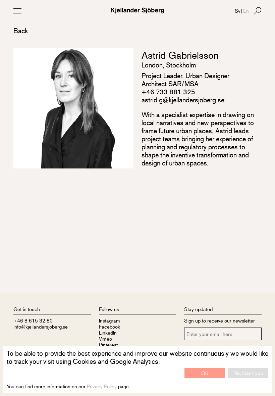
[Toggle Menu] (17, 11)
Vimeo (105, 338)
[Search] (258, 11)
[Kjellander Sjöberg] (137, 10)
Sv (237, 10)
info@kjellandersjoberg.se (40, 326)
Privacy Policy (102, 386)
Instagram (109, 320)
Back (20, 31)
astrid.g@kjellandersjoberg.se (183, 100)
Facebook (109, 326)
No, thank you (248, 372)
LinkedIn (108, 332)
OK (204, 373)
